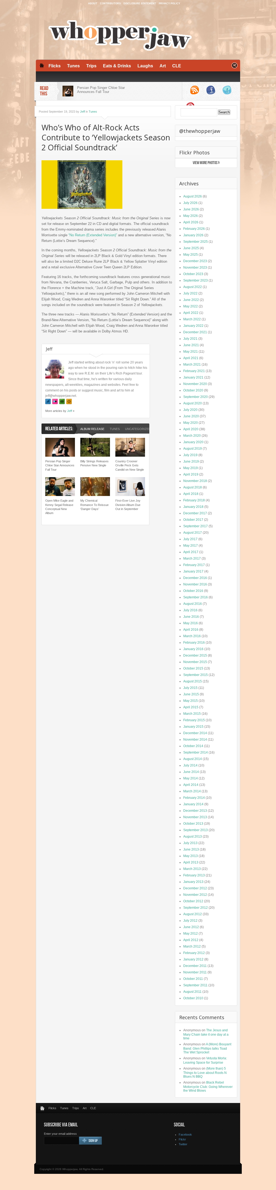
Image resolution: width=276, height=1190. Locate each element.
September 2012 (195, 908)
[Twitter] (48, 401)
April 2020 (190, 429)
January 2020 (193, 442)
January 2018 (193, 507)
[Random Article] (234, 67)
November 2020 (195, 384)
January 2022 (193, 326)
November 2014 (195, 739)
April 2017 (190, 552)
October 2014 (193, 746)
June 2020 (191, 416)
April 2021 (190, 358)
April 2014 (190, 785)
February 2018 (194, 500)
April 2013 (190, 862)
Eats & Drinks (117, 66)
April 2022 (190, 313)
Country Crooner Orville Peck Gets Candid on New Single (129, 465)
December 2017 (195, 513)
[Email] (62, 401)
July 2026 (190, 203)
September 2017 (195, 526)
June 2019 (191, 461)
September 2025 (195, 242)
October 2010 (193, 998)
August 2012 (192, 914)
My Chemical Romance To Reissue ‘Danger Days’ (94, 505)
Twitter (183, 1144)
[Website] (69, 401)
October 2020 (193, 390)
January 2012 (193, 959)
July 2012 (190, 920)
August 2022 (192, 287)
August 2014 (192, 759)
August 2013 (192, 836)
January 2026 (193, 235)
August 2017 (192, 533)
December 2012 (195, 888)
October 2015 (193, 668)
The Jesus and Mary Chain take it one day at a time (206, 1034)
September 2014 (195, 752)
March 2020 (192, 436)
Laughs (145, 66)
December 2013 (195, 811)
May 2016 (190, 623)
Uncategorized (138, 429)
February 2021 (194, 371)
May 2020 (190, 423)
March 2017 (192, 558)
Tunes (73, 66)
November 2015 (195, 662)
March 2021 (192, 364)
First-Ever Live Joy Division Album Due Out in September (127, 505)
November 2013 (195, 817)
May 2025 (190, 254)
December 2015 (195, 655)
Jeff (82, 111)
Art (163, 66)
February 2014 (194, 798)
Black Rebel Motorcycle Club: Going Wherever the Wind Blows (208, 1086)
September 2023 (195, 280)
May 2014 (190, 778)
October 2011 (193, 979)
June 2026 (191, 209)
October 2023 (193, 274)
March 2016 (192, 636)
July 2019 (190, 455)
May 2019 (190, 468)
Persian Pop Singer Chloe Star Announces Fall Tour (101, 90)
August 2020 (192, 403)
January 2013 (193, 882)
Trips (91, 66)
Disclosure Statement (139, 3)
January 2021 (193, 377)
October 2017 (193, 520)
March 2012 (192, 946)
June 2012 (191, 927)
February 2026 (194, 229)
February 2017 (194, 565)
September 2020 (195, 397)
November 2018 (195, 481)
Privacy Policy (169, 3)
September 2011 (195, 985)
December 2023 (195, 261)
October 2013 (193, 823)
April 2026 (190, 222)
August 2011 (192, 992)
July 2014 (190, 765)
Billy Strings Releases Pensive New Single (94, 463)
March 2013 (192, 869)
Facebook (185, 1134)
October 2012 (193, 901)
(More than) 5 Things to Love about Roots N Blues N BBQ (205, 1072)
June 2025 (191, 248)
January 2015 (193, 726)
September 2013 (195, 830)
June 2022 (191, 300)
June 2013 (191, 849)
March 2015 (192, 714)
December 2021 (195, 332)
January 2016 (193, 649)
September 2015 (195, 675)
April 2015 (190, 707)
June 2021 (191, 345)
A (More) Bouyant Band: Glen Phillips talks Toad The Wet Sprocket (207, 1048)
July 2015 (190, 688)
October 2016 (193, 591)
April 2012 (190, 940)
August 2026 (192, 196)
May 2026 (190, 216)
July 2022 (190, 293)
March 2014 (192, 791)
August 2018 (192, 487)
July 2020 (190, 410)
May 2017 (190, 545)
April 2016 (190, 630)
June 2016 (191, 617)
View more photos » (206, 162)
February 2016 (194, 642)
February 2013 (194, 875)
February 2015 (194, 720)
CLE (176, 66)
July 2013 (190, 843)
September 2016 (195, 597)
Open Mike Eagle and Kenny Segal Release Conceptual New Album (59, 507)
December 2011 (195, 966)
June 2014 (191, 772)
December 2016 (195, 578)
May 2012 (190, 933)
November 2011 (195, 972)
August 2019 (192, 448)
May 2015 (190, 701)
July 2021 (190, 339)
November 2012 (195, 895)
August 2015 (192, 681)
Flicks (55, 66)
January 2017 (193, 571)
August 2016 (192, 604)
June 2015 (191, 694)
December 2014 (195, 733)
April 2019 (190, 474)
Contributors (110, 3)
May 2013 (190, 856)
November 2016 (195, 584)
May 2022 (190, 306)
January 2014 (193, 804)
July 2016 (190, 610)
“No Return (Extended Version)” (92, 235)
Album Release (92, 429)
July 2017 (190, 539)
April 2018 (190, 494)
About (92, 3)
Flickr (182, 1139)
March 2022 (192, 319)
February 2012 (194, 953)
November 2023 (195, 267)
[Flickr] (55, 401)
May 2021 (190, 351)
